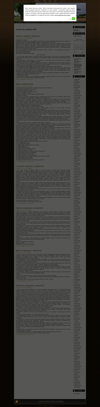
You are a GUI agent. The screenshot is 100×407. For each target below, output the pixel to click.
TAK (73, 18)
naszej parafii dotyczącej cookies (62, 15)
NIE (70, 18)
